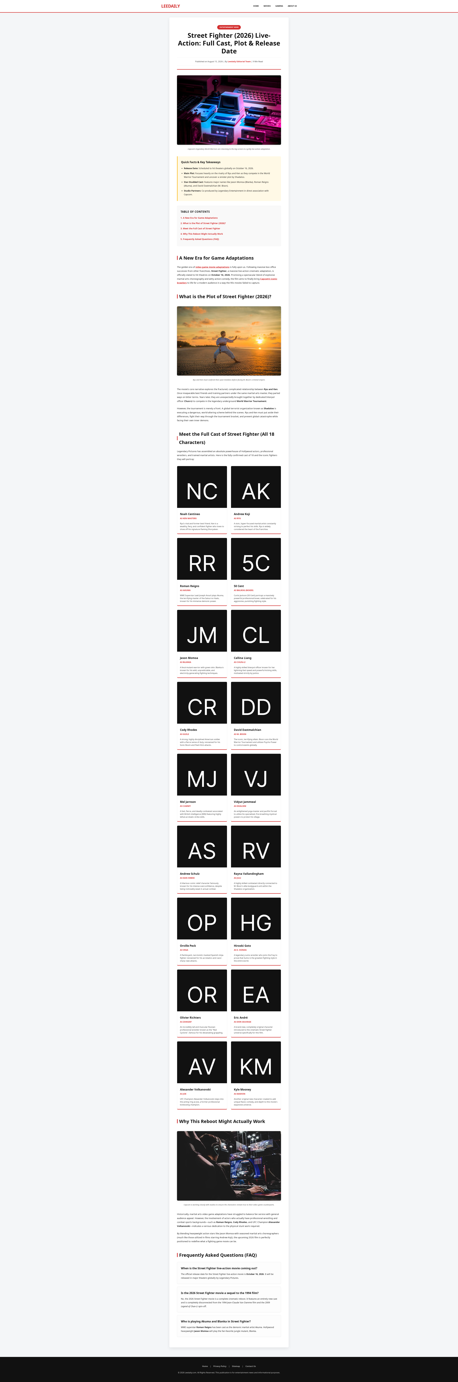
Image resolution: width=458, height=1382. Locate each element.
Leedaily (170, 6)
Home (256, 6)
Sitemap (236, 1366)
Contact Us (250, 1366)
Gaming (279, 6)
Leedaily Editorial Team (239, 61)
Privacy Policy (219, 1366)
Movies (267, 6)
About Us (292, 6)
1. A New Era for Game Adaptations (199, 217)
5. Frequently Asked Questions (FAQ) (200, 239)
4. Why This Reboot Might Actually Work (202, 233)
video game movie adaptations (212, 266)
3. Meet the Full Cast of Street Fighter (200, 228)
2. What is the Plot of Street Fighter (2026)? (203, 223)
